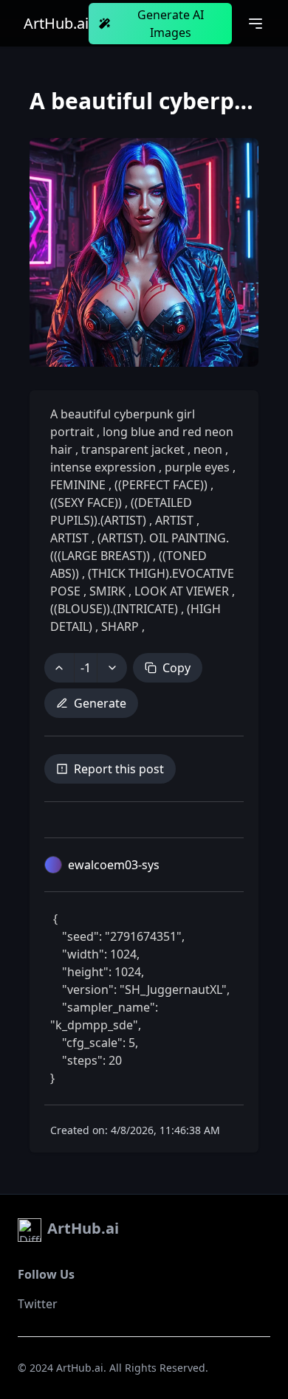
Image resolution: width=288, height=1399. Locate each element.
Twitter (38, 1304)
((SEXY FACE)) (87, 502)
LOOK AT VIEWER (181, 591)
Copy (176, 668)
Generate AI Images (170, 24)
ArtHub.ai (56, 23)
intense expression (104, 467)
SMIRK (107, 591)
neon (208, 449)
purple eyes (197, 467)
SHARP (120, 626)
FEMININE (79, 485)
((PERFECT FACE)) (161, 485)
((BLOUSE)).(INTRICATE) (115, 609)
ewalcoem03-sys (114, 865)
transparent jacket (133, 449)
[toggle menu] (255, 23)
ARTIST (174, 520)
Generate (100, 703)
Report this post (119, 769)
